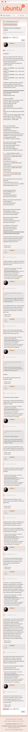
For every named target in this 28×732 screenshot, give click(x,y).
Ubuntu (10, 727)
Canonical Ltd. (16, 727)
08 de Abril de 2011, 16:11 (11, 426)
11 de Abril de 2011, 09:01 (11, 495)
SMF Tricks (20, 723)
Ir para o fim (5, 37)
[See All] (4, 21)
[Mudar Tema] (9, 1)
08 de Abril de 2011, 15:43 (11, 357)
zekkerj (12, 250)
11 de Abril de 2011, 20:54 (12, 691)
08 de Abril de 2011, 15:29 (10, 50)
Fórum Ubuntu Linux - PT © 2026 (14, 719)
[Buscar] (18, 15)
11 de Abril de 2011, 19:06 (12, 614)
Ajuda (5, 721)
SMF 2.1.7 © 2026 (9, 729)
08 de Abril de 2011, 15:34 (11, 288)
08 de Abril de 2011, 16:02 (11, 393)
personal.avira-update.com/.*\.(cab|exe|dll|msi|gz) (11, 182)
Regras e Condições (12, 721)
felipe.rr (12, 43)
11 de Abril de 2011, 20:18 (12, 652)
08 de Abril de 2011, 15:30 (11, 257)
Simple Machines (19, 729)
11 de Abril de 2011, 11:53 (11, 517)
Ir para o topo (20, 721)
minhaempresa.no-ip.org (16, 628)
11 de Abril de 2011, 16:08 (12, 554)
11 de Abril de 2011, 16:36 (12, 578)
